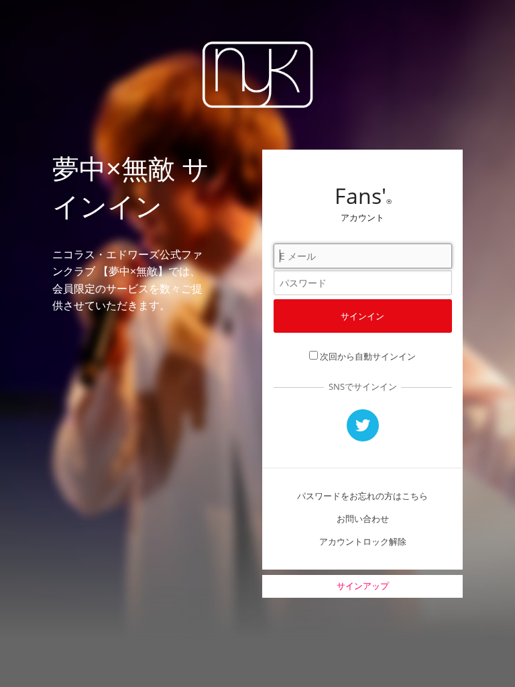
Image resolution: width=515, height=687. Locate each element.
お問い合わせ (363, 519)
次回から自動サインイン (368, 356)
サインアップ (363, 586)
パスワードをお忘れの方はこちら (362, 496)
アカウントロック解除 (362, 541)
